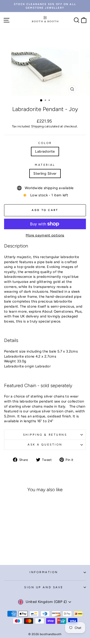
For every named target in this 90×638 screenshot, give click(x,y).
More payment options (45, 235)
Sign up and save (43, 587)
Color (45, 143)
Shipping (37, 126)
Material (45, 165)
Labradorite (45, 151)
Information (44, 572)
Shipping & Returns (45, 434)
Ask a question (45, 444)
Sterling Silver (45, 173)
